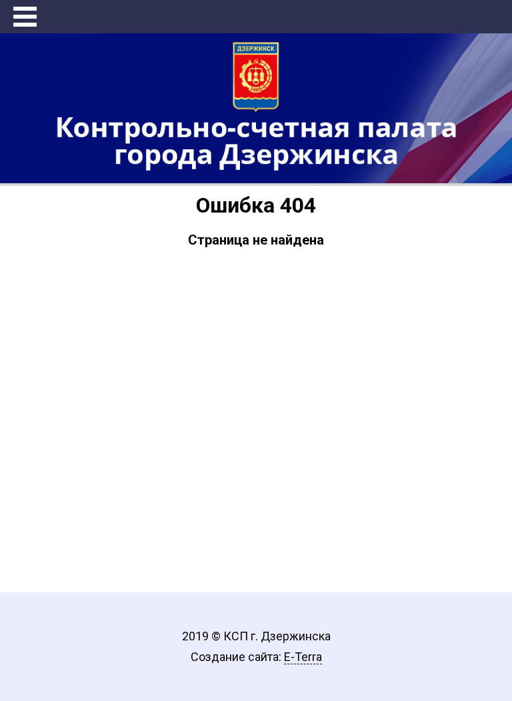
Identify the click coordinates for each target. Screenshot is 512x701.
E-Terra (303, 657)
